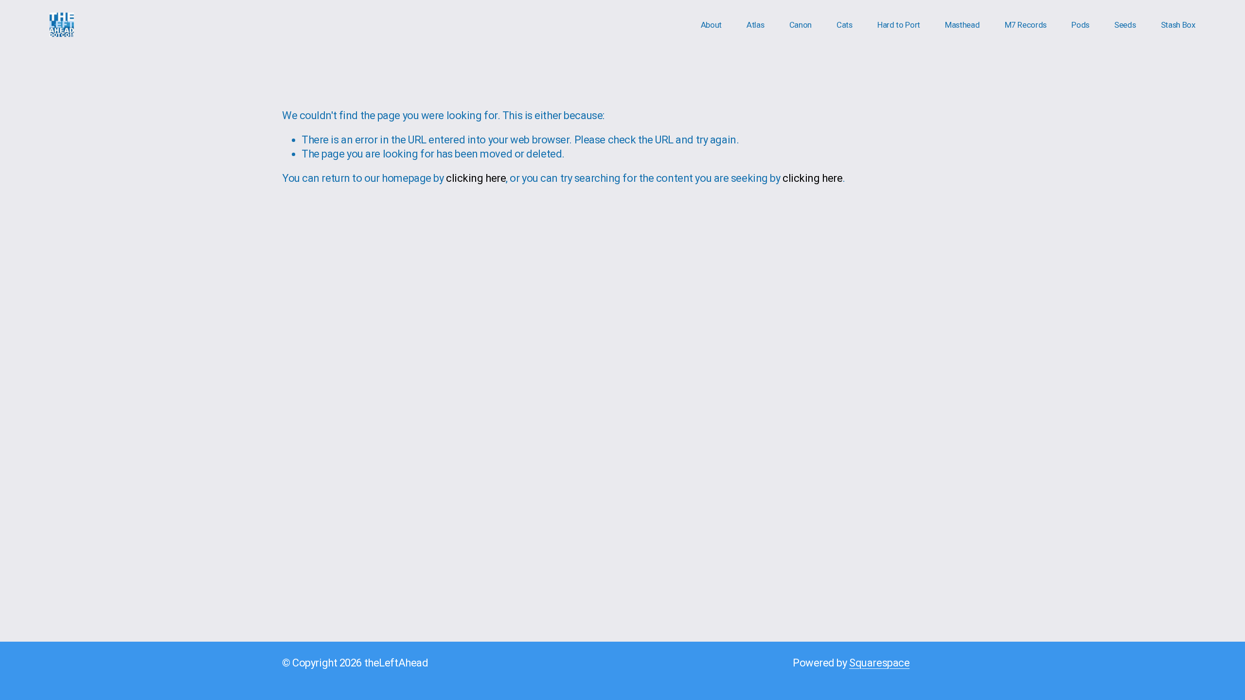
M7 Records (1026, 25)
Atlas (755, 25)
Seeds (1125, 25)
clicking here (476, 178)
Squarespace (879, 663)
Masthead (962, 25)
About (711, 25)
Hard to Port (898, 25)
